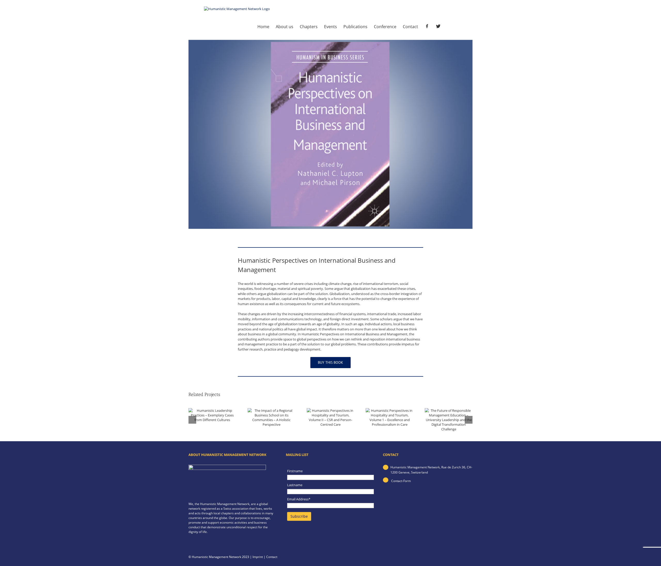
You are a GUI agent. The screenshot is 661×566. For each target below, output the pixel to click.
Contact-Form (400, 481)
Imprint (258, 557)
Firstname (295, 471)
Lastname (294, 485)
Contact (271, 557)
